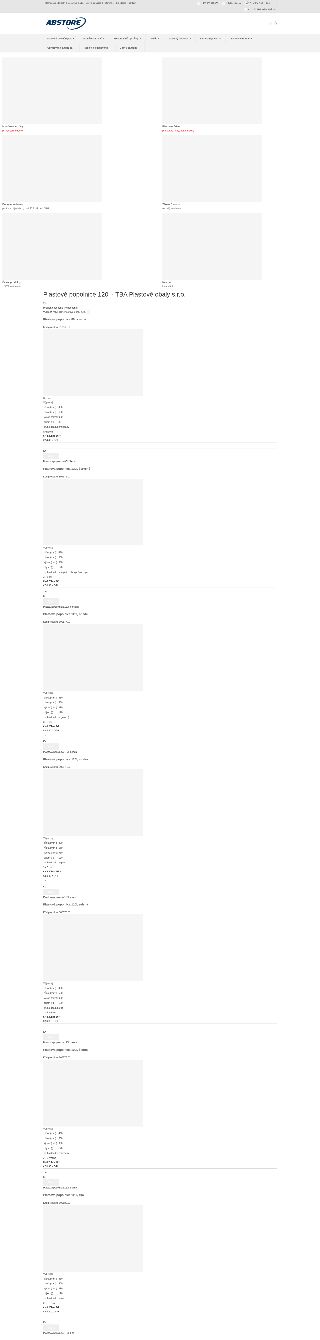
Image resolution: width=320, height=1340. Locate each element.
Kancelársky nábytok (59, 38)
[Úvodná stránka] (65, 23)
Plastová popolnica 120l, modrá (65, 759)
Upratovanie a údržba (60, 47)
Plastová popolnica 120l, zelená (65, 904)
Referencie (109, 3)
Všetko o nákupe (93, 3)
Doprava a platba (76, 3)
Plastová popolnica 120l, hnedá (65, 614)
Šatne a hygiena (209, 38)
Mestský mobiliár (178, 38)
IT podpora (121, 3)
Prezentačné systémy (126, 38)
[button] (245, 9)
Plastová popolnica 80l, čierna (64, 319)
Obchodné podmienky (55, 3)
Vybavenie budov (240, 38)
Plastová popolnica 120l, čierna (65, 1049)
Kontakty (132, 3)
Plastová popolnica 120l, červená (66, 468)
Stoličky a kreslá (93, 38)
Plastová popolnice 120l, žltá (63, 1195)
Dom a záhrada (129, 47)
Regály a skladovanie (96, 47)
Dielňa (154, 38)
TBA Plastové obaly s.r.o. (73, 311)
